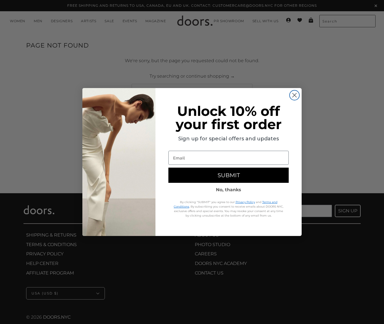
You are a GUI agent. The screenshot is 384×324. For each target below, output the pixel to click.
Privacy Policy (245, 202)
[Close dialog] (294, 95)
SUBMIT (229, 175)
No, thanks (228, 189)
